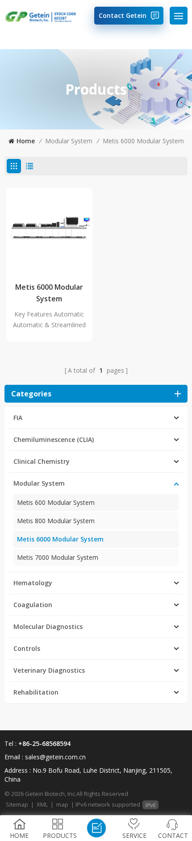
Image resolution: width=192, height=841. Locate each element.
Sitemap (17, 804)
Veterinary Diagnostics (49, 670)
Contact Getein (122, 15)
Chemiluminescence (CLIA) (53, 439)
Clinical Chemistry (41, 461)
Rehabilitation (35, 692)
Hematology (32, 583)
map (62, 804)
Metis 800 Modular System (56, 520)
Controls (26, 648)
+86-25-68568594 (44, 743)
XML (42, 804)
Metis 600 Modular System (56, 502)
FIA (17, 417)
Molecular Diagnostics (48, 626)
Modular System (68, 141)
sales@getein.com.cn (55, 757)
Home (26, 141)
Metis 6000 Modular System (143, 141)
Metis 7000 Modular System (57, 557)
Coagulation (32, 604)
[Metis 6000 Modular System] (49, 231)
